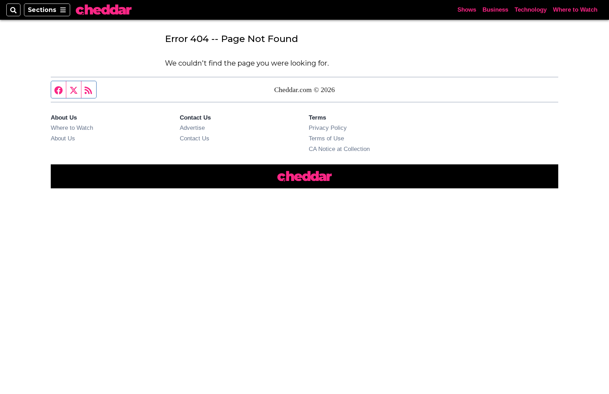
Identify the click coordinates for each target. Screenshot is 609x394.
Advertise (192, 127)
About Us (63, 138)
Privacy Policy (328, 127)
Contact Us (194, 138)
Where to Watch (575, 10)
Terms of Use (326, 138)
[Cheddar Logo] (103, 10)
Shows (466, 10)
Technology (531, 10)
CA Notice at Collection (339, 148)
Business (495, 10)
